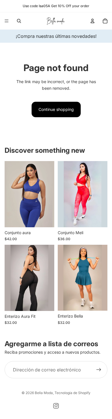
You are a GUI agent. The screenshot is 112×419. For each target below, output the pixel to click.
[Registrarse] (99, 370)
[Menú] (6, 21)
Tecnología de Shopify (72, 393)
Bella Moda (44, 393)
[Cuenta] (92, 21)
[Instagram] (56, 405)
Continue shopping (56, 109)
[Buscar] (19, 21)
